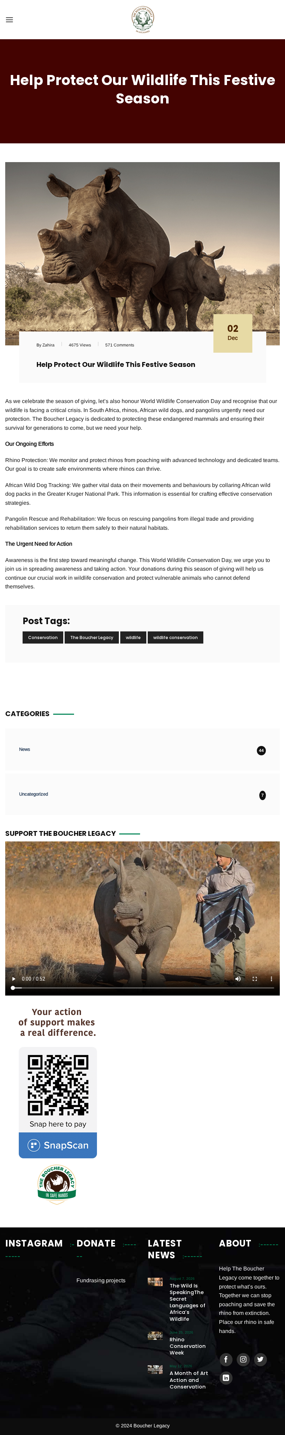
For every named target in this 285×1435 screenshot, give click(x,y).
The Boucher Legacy (91, 637)
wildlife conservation (175, 637)
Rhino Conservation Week (188, 1346)
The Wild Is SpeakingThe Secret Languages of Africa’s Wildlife (187, 1303)
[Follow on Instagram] (243, 1359)
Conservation (43, 637)
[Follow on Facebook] (226, 1359)
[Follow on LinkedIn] (226, 1378)
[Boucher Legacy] (142, 19)
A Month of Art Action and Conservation (189, 1380)
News (24, 749)
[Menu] (9, 19)
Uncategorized (33, 794)
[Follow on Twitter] (260, 1359)
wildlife (133, 637)
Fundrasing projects (100, 1280)
